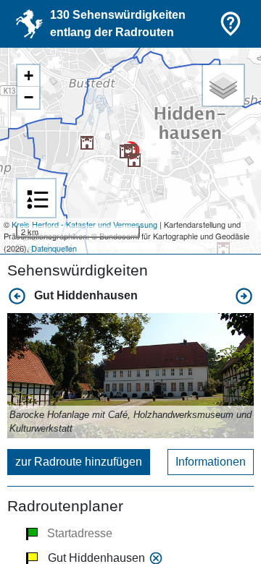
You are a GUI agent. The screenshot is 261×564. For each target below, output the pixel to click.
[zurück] (17, 296)
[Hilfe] (230, 23)
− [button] (28, 97)
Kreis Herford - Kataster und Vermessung (84, 224)
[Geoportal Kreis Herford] (29, 23)
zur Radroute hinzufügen (78, 462)
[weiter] (244, 296)
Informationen (210, 462)
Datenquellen (54, 248)
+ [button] (28, 76)
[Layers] (223, 85)
